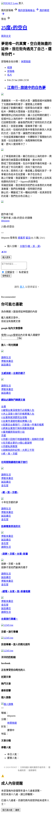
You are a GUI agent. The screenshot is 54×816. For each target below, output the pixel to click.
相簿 (9, 67)
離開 (17, 810)
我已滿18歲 (7, 810)
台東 (3, 406)
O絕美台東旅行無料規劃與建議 (17, 428)
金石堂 (4, 485)
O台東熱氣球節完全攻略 (14, 417)
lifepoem (5, 220)
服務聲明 (32, 770)
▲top (4, 251)
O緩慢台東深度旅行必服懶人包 (17, 410)
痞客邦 (21, 237)
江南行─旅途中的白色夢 (26, 88)
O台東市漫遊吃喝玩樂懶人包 (16, 421)
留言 (28, 237)
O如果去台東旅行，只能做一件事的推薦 (22, 424)
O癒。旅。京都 (9, 453)
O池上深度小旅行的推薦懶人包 (17, 414)
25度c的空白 (14, 27)
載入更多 (6, 257)
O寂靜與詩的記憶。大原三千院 (17, 450)
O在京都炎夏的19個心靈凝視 (16, 443)
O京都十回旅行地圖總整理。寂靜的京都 (22, 439)
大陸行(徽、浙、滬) (30, 246)
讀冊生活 (6, 357)
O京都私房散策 (9, 446)
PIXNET (13, 767)
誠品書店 (6, 364)
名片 (9, 75)
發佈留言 (6, 276)
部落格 (10, 71)
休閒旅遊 (26, 61)
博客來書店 (7, 361)
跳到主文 (6, 36)
